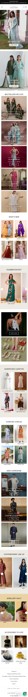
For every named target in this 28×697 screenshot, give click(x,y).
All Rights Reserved (14, 695)
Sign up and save (14, 688)
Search (14, 683)
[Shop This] (14, 157)
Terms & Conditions (14, 679)
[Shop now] (14, 108)
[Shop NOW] (14, 484)
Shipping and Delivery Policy (14, 674)
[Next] (26, 289)
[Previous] (2, 289)
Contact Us (14, 671)
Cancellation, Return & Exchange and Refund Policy (14, 676)
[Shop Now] (14, 324)
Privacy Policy (14, 681)
